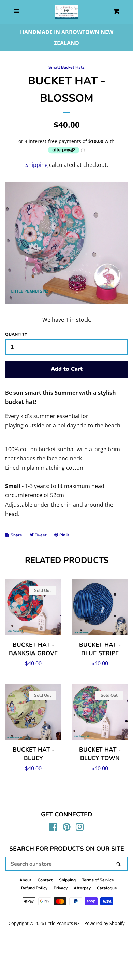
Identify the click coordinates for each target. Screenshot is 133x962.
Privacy (61, 888)
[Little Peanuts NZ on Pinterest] (66, 828)
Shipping (36, 165)
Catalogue (107, 888)
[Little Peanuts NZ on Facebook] (53, 828)
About (25, 880)
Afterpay (82, 888)
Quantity (16, 334)
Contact (45, 880)
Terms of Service (98, 880)
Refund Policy (34, 888)
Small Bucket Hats (66, 67)
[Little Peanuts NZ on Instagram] (80, 828)
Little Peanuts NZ (62, 923)
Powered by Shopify (104, 923)
